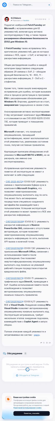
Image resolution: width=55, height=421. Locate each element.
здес (36, 335)
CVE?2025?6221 (14, 301)
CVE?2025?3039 (14, 221)
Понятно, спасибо (31, 413)
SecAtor (26, 20)
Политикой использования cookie (27, 408)
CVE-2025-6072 (14, 181)
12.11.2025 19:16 (40, 19)
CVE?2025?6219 (14, 248)
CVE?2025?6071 (14, 278)
